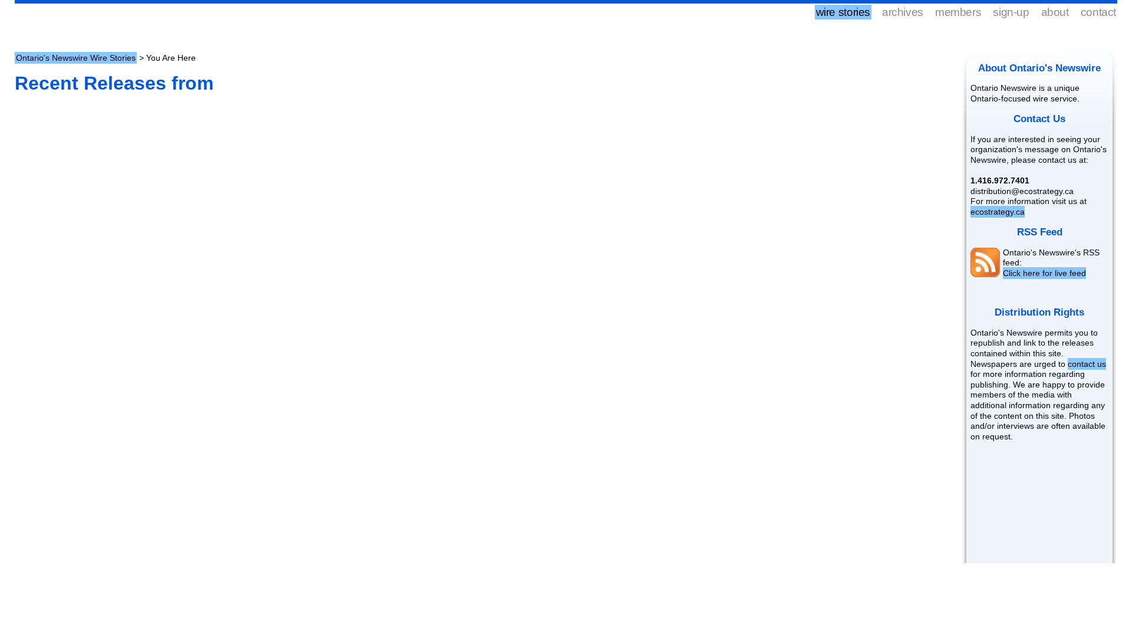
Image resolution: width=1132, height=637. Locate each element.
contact (1098, 12)
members (958, 12)
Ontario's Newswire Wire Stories (76, 58)
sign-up (1011, 12)
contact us (1087, 364)
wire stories (843, 12)
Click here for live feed (1044, 273)
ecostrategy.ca (997, 211)
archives (902, 12)
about (1055, 12)
